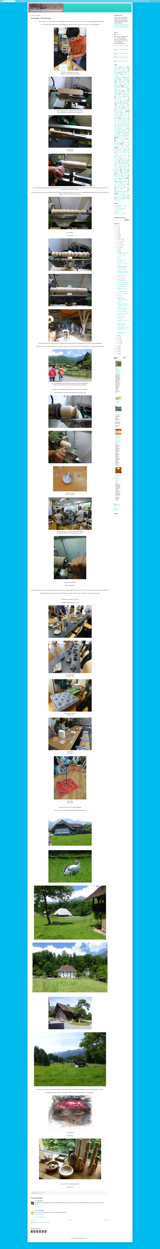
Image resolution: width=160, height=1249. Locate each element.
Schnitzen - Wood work (122, 275)
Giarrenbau (125, 114)
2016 (117, 235)
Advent (124, 67)
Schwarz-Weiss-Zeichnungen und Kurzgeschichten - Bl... (122, 298)
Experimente (117, 91)
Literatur (122, 134)
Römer (117, 159)
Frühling (116, 102)
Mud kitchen (119, 301)
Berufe (117, 74)
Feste (127, 96)
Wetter (119, 193)
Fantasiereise (124, 93)
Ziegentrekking (120, 199)
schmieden (125, 159)
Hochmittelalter (124, 118)
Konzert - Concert (121, 256)
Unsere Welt (117, 184)
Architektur (116, 71)
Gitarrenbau (116, 115)
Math (127, 136)
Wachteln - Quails (121, 315)
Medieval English (121, 137)
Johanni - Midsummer (121, 269)
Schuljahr (127, 162)
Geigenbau (127, 106)
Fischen (125, 97)
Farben (115, 94)
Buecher (116, 82)
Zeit (115, 199)
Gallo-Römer (119, 103)
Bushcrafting (124, 82)
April (118, 337)
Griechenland (124, 115)
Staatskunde (120, 173)
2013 (117, 348)
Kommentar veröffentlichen (39, 1217)
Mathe (116, 212)
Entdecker (127, 86)
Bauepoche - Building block (123, 293)
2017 (117, 233)
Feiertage (126, 94)
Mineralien (119, 139)
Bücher (127, 79)
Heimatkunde (124, 116)
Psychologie (116, 153)
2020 (117, 228)
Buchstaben (122, 81)
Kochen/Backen (118, 128)
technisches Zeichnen (120, 176)
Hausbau (116, 117)
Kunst (115, 131)
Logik (128, 134)
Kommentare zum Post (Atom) (43, 1222)
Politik (118, 152)
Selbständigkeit (119, 165)
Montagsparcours (118, 142)
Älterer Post (106, 1220)
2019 (117, 229)
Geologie (127, 107)
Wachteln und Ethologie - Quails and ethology (117, 371)
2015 (117, 237)
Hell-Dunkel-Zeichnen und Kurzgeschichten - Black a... (123, 272)
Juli (118, 249)
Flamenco (119, 257)
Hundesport (122, 121)
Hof (115, 119)
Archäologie (123, 69)
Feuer (119, 97)
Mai (118, 335)
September (119, 245)
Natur (127, 146)
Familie (116, 93)
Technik (124, 175)
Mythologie (116, 146)
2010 (117, 353)
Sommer (116, 166)
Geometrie (119, 109)
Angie (36, 1200)
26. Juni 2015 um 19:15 (40, 1214)
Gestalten (125, 112)
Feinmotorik (120, 96)
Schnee (116, 160)
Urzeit (124, 184)
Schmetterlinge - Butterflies (123, 284)
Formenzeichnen (118, 99)
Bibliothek (127, 77)
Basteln (127, 72)
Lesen (115, 134)
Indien (115, 122)
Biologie (116, 79)
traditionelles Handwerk (39, 1193)
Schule (122, 162)
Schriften (116, 162)
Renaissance (117, 157)
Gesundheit (116, 114)
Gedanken (116, 106)
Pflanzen (116, 150)
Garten (127, 103)
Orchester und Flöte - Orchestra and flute (121, 280)
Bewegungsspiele (118, 77)
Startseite (70, 1220)
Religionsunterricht (118, 156)
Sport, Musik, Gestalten (120, 213)
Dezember (119, 239)
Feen (121, 94)
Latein (126, 131)
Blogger (86, 1238)
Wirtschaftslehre (117, 197)
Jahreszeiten (116, 123)
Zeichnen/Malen (121, 198)
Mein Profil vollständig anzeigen (121, 45)
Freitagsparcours (117, 100)
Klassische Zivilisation (124, 126)
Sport (124, 170)
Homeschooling (122, 119)
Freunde (124, 100)
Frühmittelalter (126, 102)
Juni (118, 251)
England (117, 86)
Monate (122, 140)
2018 (117, 231)
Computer (125, 84)
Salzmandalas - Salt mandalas (121, 318)
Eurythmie (118, 87)
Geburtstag (122, 105)
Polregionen (124, 152)
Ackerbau (116, 67)
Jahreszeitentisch (125, 123)
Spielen (116, 170)
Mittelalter (126, 139)
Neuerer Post (34, 1220)
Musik (116, 144)
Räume (125, 153)
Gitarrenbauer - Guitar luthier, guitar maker (122, 267)
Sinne (125, 165)
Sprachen (126, 172)
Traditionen (116, 182)
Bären (122, 72)
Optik (126, 147)
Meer (127, 137)
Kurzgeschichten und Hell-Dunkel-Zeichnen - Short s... (123, 329)
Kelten (117, 125)
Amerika (124, 68)
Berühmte (125, 74)
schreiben (123, 160)
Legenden (116, 132)
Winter (124, 195)
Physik (127, 150)
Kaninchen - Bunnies (121, 286)
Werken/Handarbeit (121, 192)
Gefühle (121, 106)
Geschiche (125, 109)
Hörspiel (116, 121)
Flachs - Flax (119, 295)
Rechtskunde (116, 155)
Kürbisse (121, 131)
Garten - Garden (117, 402)
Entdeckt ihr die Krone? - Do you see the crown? (122, 309)
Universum (125, 182)
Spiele (124, 169)
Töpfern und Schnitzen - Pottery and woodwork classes (122, 305)
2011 (117, 351)
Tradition (124, 179)
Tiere (122, 178)
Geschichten (117, 112)
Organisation (116, 149)
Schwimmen (126, 163)
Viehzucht (125, 185)
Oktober (119, 243)
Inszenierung (123, 122)
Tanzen (118, 175)
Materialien (119, 135)
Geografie (118, 107)
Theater (116, 178)
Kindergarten (124, 125)
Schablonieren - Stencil (122, 291)
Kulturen (125, 129)
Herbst (116, 118)
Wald (128, 187)
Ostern (124, 149)
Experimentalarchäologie (120, 90)
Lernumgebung (123, 132)
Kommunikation (117, 129)
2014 (117, 346)
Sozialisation (124, 166)
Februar (119, 341)
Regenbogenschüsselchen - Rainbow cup (123, 253)
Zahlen (127, 197)
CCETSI (36, 1210)
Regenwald (124, 155)
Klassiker (116, 126)
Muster (125, 144)
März (118, 339)
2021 (117, 226)
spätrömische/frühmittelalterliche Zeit (121, 167)
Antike (115, 69)
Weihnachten (117, 190)
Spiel (117, 169)
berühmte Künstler (119, 75)
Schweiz (118, 163)
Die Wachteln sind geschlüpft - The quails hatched (117, 478)
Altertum (116, 68)
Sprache (116, 172)
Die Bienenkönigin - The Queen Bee (122, 333)
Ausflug (116, 72)
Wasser (122, 188)
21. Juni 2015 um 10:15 (40, 1206)
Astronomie (123, 71)
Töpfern (116, 179)
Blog (122, 79)
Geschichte (118, 111)
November (121, 147)
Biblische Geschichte (121, 78)
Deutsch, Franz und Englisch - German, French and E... (122, 324)
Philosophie (121, 150)
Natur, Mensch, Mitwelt (120, 208)
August (118, 247)
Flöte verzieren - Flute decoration (121, 260)
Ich (127, 121)
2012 (117, 349)
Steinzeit (127, 173)
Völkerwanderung (118, 187)
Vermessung (116, 185)
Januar (118, 343)
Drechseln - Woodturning (122, 282)
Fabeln (126, 91)
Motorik (126, 142)
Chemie (116, 84)
